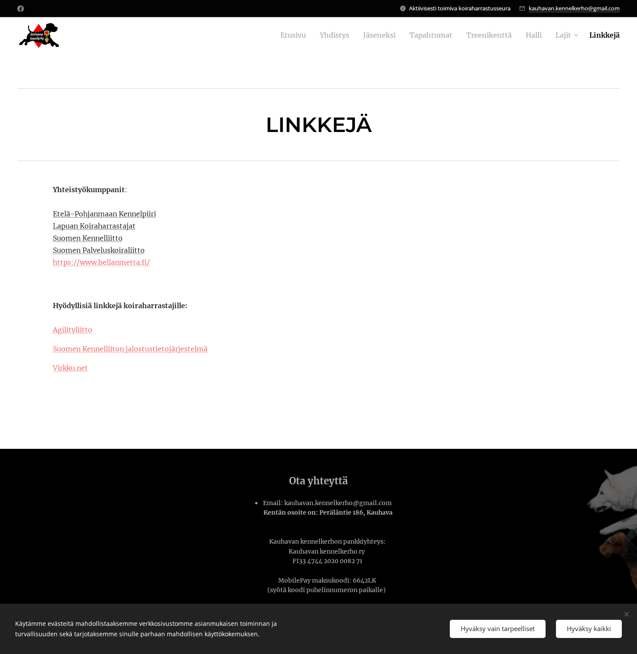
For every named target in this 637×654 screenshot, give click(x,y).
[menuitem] (295, 35)
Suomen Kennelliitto (88, 238)
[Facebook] (20, 8)
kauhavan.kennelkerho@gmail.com (574, 8)
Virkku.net (70, 368)
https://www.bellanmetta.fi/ (101, 262)
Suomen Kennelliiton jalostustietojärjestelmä (130, 349)
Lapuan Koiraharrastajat (94, 226)
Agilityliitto (72, 329)
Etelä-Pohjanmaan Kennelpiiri (104, 213)
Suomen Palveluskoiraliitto (99, 250)
